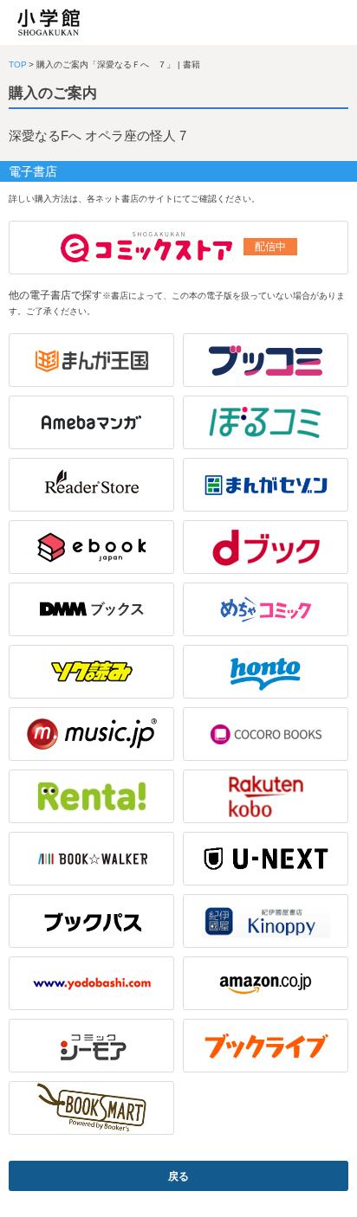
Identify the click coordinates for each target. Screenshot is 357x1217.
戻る (178, 1176)
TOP (18, 64)
